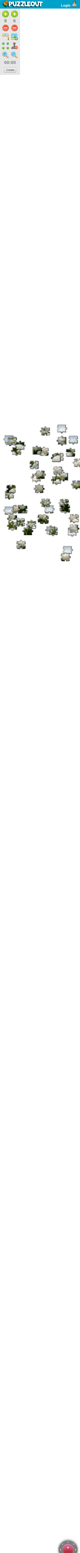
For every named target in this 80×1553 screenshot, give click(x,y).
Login (65, 5)
